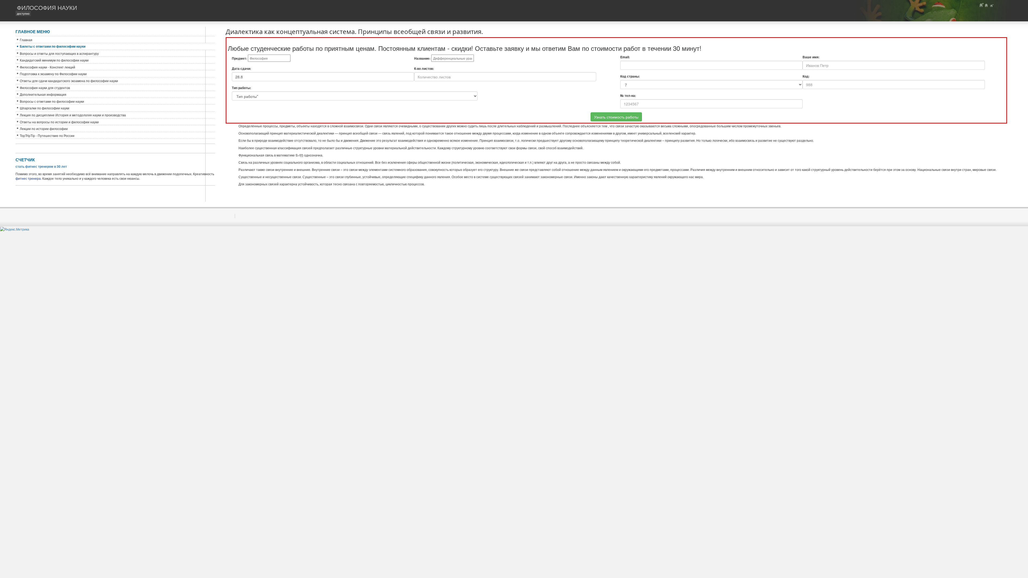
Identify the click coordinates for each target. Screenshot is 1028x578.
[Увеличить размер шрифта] (981, 5)
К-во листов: (424, 68)
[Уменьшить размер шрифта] (991, 5)
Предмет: (239, 58)
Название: (422, 58)
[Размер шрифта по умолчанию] (986, 5)
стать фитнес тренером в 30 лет (41, 166)
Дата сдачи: (241, 68)
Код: (806, 76)
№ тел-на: (628, 95)
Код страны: (630, 76)
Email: (625, 57)
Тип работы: (241, 88)
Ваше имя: (811, 57)
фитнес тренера (28, 178)
